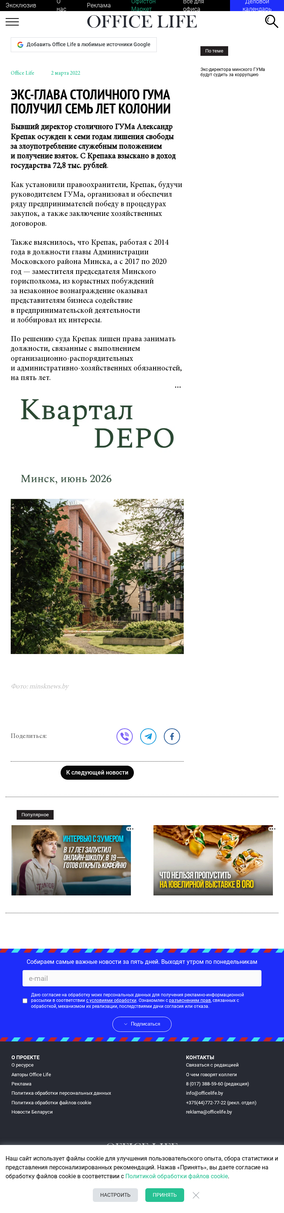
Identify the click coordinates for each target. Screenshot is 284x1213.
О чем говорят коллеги (211, 1074)
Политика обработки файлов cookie (51, 1102)
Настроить (115, 1195)
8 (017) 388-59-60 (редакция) (217, 1084)
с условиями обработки (111, 1000)
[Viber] (124, 736)
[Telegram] (148, 736)
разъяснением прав (190, 1000)
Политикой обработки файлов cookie (176, 1176)
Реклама (99, 5)
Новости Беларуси (32, 1112)
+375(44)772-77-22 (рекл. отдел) (221, 1102)
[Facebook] (172, 736)
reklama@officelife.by (209, 1112)
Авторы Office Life (31, 1074)
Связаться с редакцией (212, 1065)
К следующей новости (97, 772)
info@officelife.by (204, 1093)
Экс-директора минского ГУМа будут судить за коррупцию (232, 72)
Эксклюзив (21, 5)
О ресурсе (22, 1065)
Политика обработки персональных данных (61, 1093)
